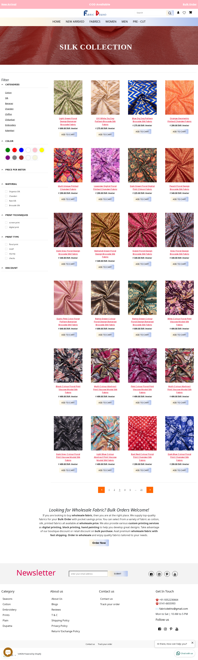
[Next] (149, 489)
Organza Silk (14, 191)
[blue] (21, 150)
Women (110, 21)
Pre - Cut (139, 21)
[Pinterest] (167, 574)
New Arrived (75, 21)
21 (141, 489)
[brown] (21, 157)
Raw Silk (12, 200)
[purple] (7, 157)
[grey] (14, 157)
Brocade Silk (14, 205)
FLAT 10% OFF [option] (99, 4)
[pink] (35, 150)
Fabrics (94, 21)
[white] (28, 150)
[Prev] (100, 489)
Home (56, 21)
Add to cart (68, 134)
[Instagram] (159, 574)
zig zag (12, 253)
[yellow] (41, 150)
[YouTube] (175, 574)
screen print (14, 222)
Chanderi (13, 196)
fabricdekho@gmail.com (173, 608)
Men (125, 21)
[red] (14, 150)
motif (11, 249)
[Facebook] (151, 574)
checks (12, 258)
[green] (7, 150)
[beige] (35, 157)
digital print (14, 227)
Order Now (99, 543)
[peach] (28, 157)
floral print (13, 244)
